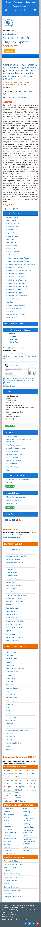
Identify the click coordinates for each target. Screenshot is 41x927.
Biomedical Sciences (12, 559)
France (20, 780)
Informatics (9, 605)
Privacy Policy (8, 917)
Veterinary (7, 884)
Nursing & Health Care (13, 624)
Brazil (8, 790)
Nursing (8, 707)
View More (9, 426)
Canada (20, 774)
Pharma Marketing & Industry (14, 864)
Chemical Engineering (13, 566)
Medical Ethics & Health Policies (28, 831)
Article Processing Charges (16, 448)
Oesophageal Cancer (13, 308)
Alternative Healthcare (7, 846)
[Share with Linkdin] (13, 520)
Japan (8, 787)
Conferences (30, 2)
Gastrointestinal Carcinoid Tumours (18, 270)
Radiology (9, 740)
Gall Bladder (10, 248)
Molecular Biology (11, 697)
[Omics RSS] (25, 10)
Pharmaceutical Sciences (14, 627)
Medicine (8, 691)
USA (8, 770)
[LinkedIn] (33, 923)
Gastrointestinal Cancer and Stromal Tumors (19, 481)
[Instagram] (37, 923)
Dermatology (10, 665)
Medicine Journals (12, 500)
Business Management (12, 890)
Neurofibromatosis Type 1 (15, 305)
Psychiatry (9, 733)
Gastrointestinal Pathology (15, 283)
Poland (31, 770)
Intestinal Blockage (13, 299)
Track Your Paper (12, 467)
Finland (31, 777)
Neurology (9, 704)
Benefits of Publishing (14, 454)
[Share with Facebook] (6, 520)
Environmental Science (12, 877)
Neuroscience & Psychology (15, 621)
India (19, 783)
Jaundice (9, 302)
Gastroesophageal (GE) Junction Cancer (20, 264)
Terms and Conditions (11, 914)
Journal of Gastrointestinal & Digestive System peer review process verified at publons (18, 380)
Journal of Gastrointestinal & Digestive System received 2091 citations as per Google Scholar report (19, 356)
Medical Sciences (11, 614)
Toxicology (9, 749)
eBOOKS (9, 470)
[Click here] (6, 10)
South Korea (7, 794)
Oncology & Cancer (29, 808)
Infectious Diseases (12, 688)
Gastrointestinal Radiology (15, 289)
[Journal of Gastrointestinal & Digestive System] (8, 23)
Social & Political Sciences (14, 637)
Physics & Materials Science (13, 874)
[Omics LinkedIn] (20, 10)
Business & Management (14, 563)
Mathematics (10, 611)
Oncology (8, 714)
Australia (9, 774)
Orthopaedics (10, 720)
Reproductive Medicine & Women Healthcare (29, 841)
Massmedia (8, 893)
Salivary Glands (11, 318)
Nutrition (8, 711)
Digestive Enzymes (13, 233)
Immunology (9, 685)
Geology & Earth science (12, 896)
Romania (32, 790)
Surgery (8, 746)
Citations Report (12, 457)
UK (7, 783)
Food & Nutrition (11, 588)
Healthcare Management (8, 822)
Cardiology (9, 655)
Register (16, 6)
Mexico (32, 783)
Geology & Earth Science (14, 598)
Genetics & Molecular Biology (15, 595)
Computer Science (11, 575)
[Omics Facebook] (11, 10)
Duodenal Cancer (12, 236)
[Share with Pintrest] (17, 520)
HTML (16, 209)
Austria (31, 774)
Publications (18, 2)
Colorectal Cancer (12, 226)
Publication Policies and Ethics (17, 330)
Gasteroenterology (12, 672)
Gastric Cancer (11, 255)
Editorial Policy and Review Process (15, 919)
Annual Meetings (20, 763)
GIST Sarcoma (11, 245)
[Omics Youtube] (34, 10)
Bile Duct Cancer (12, 217)
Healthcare (9, 681)
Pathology (9, 723)
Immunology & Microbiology (15, 601)
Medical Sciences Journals (15, 497)
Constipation (10, 230)
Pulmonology (10, 736)
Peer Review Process (13, 445)
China (20, 777)
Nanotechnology (11, 618)
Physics (8, 631)
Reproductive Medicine (13, 743)
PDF (7, 209)
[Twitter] (29, 923)
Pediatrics (8, 727)
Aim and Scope (11, 436)
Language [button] (9, 51)
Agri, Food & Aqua (10, 867)
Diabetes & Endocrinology (14, 668)
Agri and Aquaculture (12, 549)
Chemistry (9, 569)
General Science (11, 592)
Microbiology (10, 694)
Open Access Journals (11, 537)
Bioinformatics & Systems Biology (17, 556)
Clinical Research (11, 659)
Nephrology (9, 701)
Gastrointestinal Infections (15, 277)
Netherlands (8, 801)
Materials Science (11, 608)
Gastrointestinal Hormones (15, 274)
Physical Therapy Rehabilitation (28, 819)
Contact (25, 6)
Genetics (8, 675)
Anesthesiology (11, 652)
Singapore (21, 787)
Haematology (10, 678)
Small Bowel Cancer (13, 321)
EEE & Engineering (10, 880)
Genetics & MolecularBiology (10, 837)
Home (8, 2)
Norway (32, 787)
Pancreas (9, 311)
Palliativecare (27, 836)
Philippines (22, 801)
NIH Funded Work (12, 464)
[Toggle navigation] (6, 56)
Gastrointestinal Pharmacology (17, 286)
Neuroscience (8, 826)
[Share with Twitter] (10, 520)
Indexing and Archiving (14, 461)
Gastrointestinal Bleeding (15, 267)
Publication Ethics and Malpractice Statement (18, 441)
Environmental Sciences (13, 585)
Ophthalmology (11, 717)
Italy (8, 777)
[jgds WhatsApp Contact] (20, 14)
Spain (20, 770)
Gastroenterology (10, 832)
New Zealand (18, 797)
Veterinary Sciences (12, 640)
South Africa (18, 791)
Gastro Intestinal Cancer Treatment (18, 258)
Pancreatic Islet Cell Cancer (15, 314)
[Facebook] (25, 923)
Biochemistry (10, 553)
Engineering (9, 582)
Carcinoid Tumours (13, 223)
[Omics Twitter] (15, 10)
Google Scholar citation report (15, 348)
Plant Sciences (10, 634)
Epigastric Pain (11, 242)
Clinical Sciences (11, 572)
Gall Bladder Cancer (13, 252)
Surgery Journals (12, 503)
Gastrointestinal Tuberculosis (16, 296)
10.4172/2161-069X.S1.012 (16, 98)
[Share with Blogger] (20, 520)
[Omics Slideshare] (30, 10)
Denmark (32, 780)
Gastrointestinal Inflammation (16, 280)
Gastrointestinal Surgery (14, 293)
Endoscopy (10, 239)
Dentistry (8, 662)
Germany (9, 780)
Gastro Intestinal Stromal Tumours (18, 261)
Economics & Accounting (14, 579)
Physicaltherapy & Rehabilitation (16, 730)
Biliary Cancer (11, 220)
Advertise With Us (12, 451)
